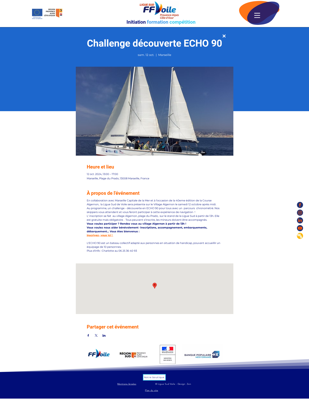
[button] (257, 15)
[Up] (224, 36)
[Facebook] (300, 205)
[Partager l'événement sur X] (96, 335)
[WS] (300, 236)
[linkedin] (300, 220)
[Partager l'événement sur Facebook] (88, 335)
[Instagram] (300, 213)
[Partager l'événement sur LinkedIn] (104, 335)
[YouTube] (300, 228)
